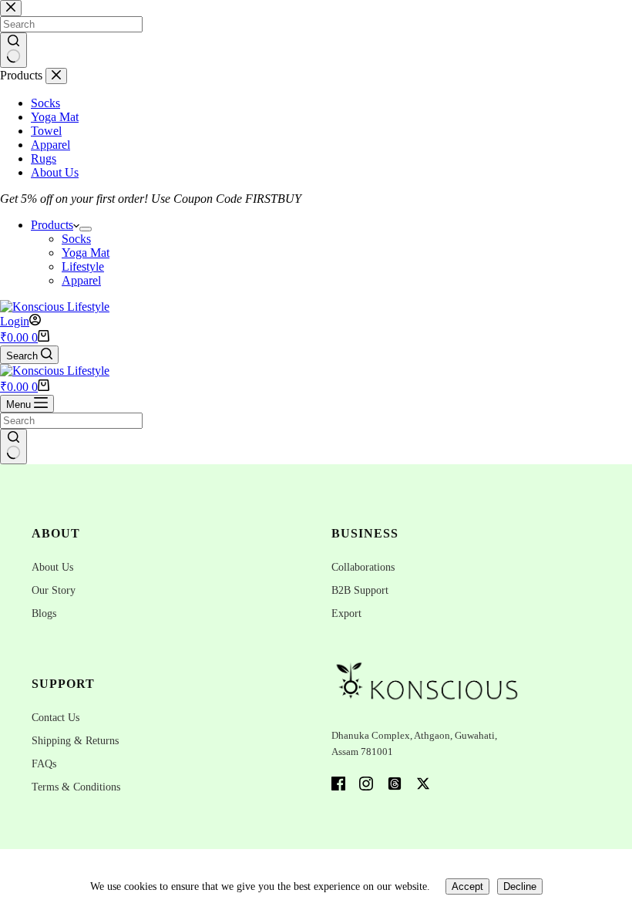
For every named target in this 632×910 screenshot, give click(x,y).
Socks (76, 238)
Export (346, 613)
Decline (519, 886)
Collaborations (363, 567)
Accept (467, 886)
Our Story (54, 590)
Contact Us (55, 717)
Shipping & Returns (75, 741)
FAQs (44, 764)
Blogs (44, 613)
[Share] (547, 17)
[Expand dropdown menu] (85, 229)
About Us (52, 567)
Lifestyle (83, 266)
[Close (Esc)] (581, 17)
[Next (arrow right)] (605, 455)
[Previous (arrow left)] (27, 455)
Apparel (81, 280)
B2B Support (359, 590)
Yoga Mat (85, 252)
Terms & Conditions (76, 787)
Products (52, 224)
